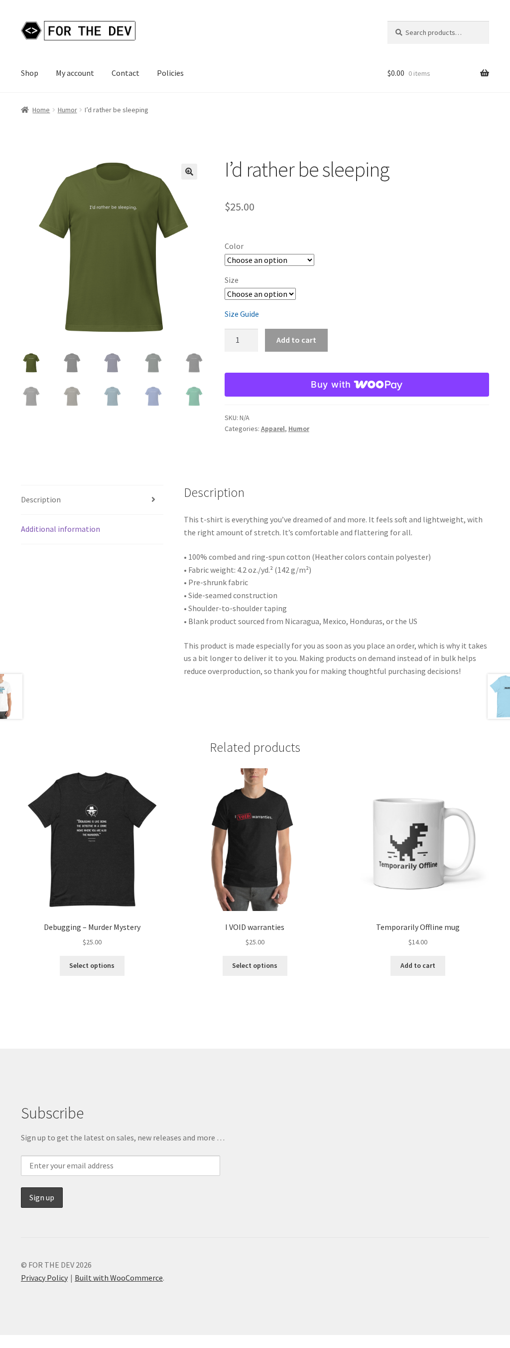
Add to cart (296, 340)
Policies (170, 73)
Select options (92, 965)
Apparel (273, 428)
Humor (67, 109)
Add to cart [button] (417, 965)
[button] (189, 172)
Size (232, 280)
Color (234, 246)
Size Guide (242, 314)
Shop (29, 73)
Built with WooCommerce (119, 1278)
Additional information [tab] (60, 529)
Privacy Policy (44, 1278)
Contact (125, 73)
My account (75, 73)
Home (41, 109)
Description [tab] (41, 499)
